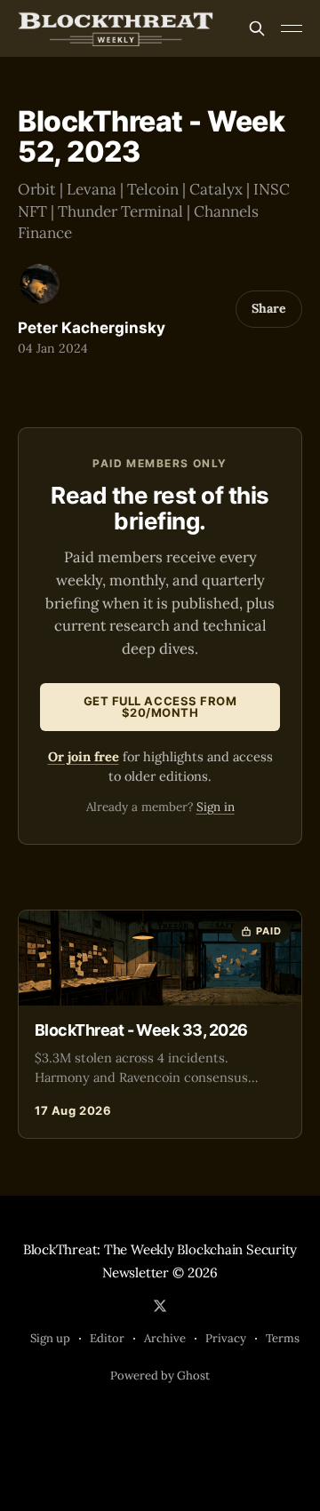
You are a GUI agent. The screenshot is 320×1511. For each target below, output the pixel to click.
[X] (160, 1306)
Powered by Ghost (160, 1375)
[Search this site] (257, 28)
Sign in (215, 807)
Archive (165, 1338)
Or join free (83, 756)
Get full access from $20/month (160, 707)
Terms (283, 1338)
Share (269, 308)
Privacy (225, 1338)
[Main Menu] (291, 28)
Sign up (50, 1338)
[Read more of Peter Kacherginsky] (39, 284)
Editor (107, 1338)
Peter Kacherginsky (91, 328)
